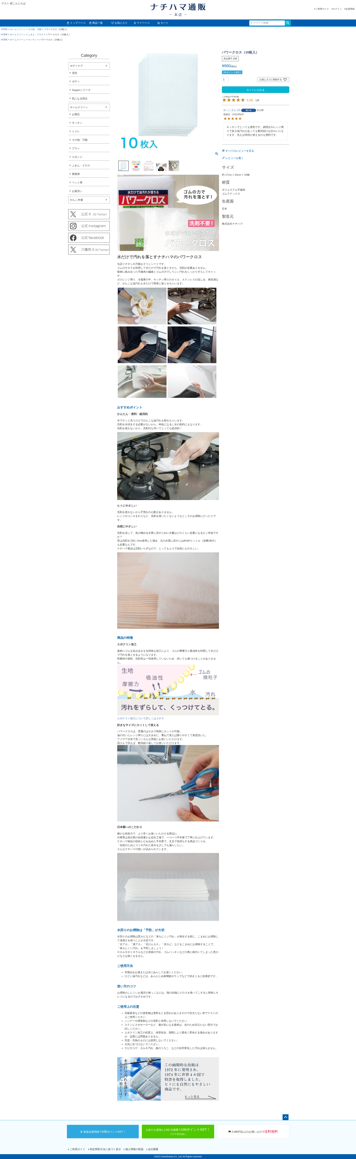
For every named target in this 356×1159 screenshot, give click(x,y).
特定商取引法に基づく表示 (105, 1149)
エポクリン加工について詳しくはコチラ (140, 718)
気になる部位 (80, 98)
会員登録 (350, 9)
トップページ (78, 22)
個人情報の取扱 (134, 1149)
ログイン (337, 9)
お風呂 (76, 114)
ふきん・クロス (36, 34)
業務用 (76, 173)
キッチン (32, 39)
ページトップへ (286, 1117)
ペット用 (77, 182)
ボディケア (76, 65)
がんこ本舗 (76, 199)
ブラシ (76, 148)
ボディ (76, 81)
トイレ (76, 131)
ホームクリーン (18, 29)
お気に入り (121, 22)
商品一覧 (97, 22)
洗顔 (74, 72)
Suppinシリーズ (81, 89)
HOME (4, 29)
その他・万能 (34, 29)
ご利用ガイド (322, 9)
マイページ (143, 22)
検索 (288, 23)
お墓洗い (77, 191)
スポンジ (77, 156)
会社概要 (153, 1149)
